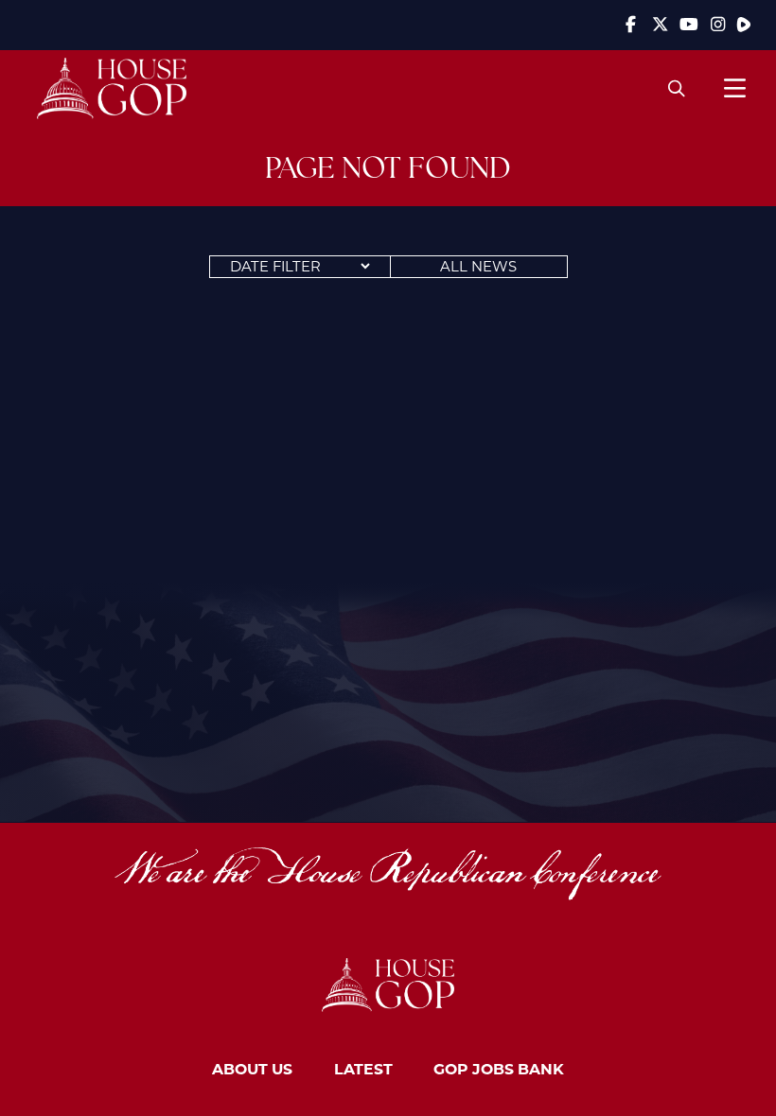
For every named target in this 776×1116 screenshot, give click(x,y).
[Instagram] (717, 24)
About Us (252, 1068)
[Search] (677, 88)
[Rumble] (743, 24)
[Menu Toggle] (734, 88)
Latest (363, 1068)
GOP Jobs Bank (498, 1068)
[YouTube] (689, 24)
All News (478, 266)
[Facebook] (631, 24)
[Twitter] (659, 24)
